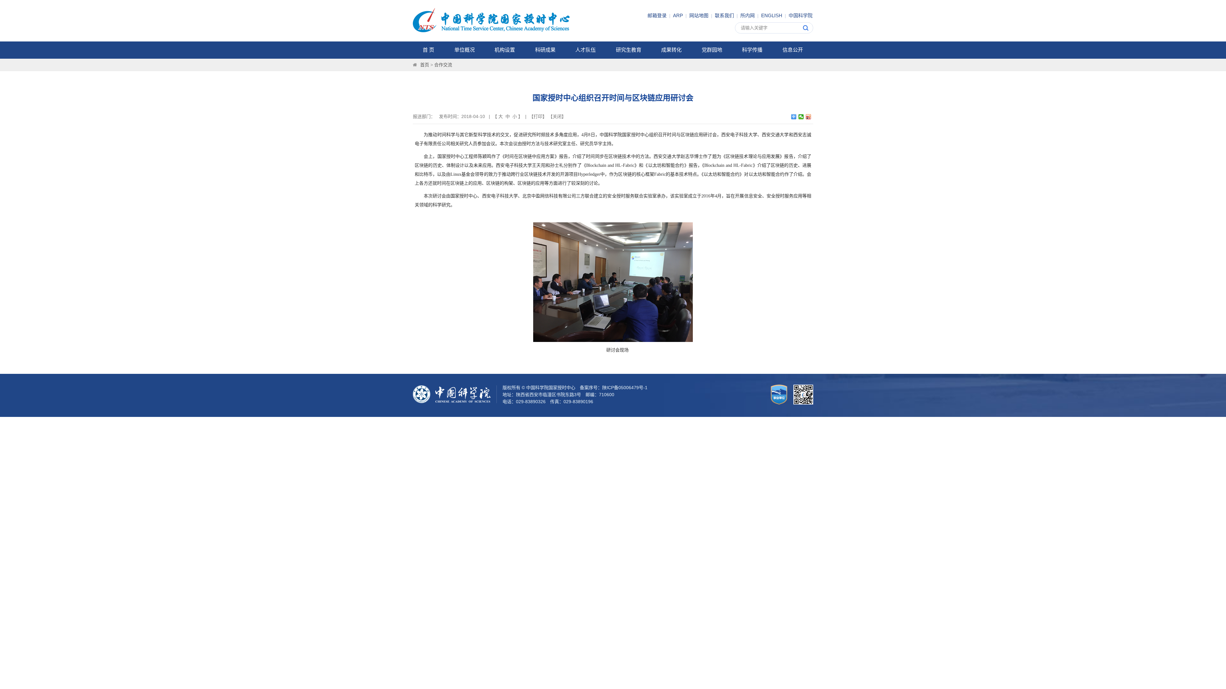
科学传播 (752, 50)
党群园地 (712, 50)
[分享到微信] (801, 116)
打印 (538, 116)
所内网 (747, 15)
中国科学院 (801, 15)
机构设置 (505, 50)
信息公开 (793, 50)
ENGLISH (771, 15)
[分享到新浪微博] (808, 116)
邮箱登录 (657, 15)
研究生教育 (628, 50)
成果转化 (671, 50)
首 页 (428, 50)
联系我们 (724, 15)
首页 (424, 64)
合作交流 (443, 64)
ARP (678, 15)
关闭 (557, 116)
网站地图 (698, 15)
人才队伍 (585, 50)
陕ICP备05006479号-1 (624, 387)
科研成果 (545, 50)
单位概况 (464, 50)
